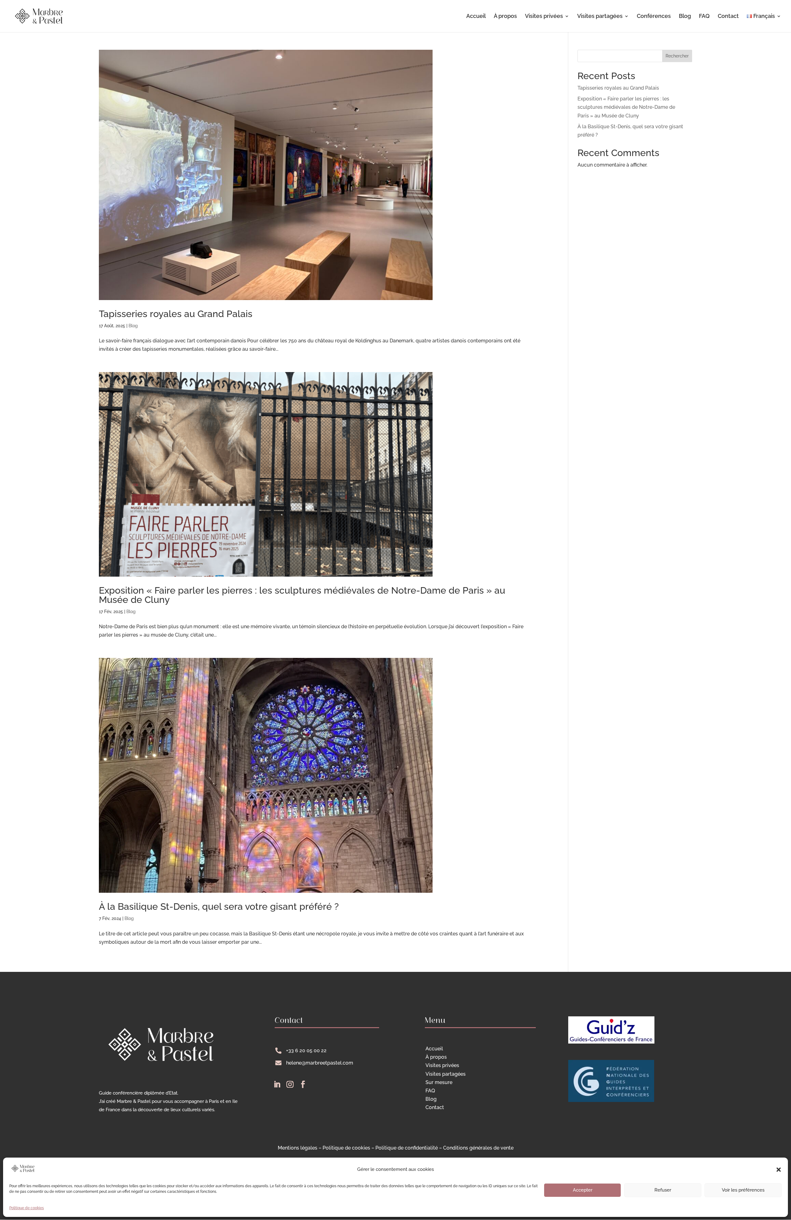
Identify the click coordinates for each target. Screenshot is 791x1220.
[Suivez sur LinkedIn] (277, 1084)
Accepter (582, 1190)
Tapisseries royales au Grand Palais (175, 313)
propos (436, 1057)
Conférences (654, 16)
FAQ (704, 16)
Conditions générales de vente (478, 1148)
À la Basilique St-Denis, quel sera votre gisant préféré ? (219, 906)
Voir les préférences (743, 1190)
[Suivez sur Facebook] (303, 1084)
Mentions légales (297, 1148)
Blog (685, 16)
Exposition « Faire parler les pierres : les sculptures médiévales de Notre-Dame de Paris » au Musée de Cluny (302, 595)
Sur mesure (438, 1082)
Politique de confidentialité (406, 1148)
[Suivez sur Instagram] (290, 1084)
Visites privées (544, 16)
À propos (505, 16)
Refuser (662, 1190)
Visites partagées (600, 16)
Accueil (476, 16)
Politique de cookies (26, 1208)
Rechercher (677, 55)
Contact (728, 16)
